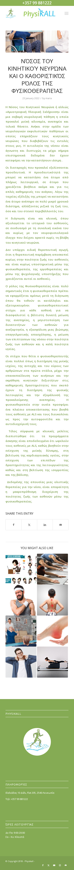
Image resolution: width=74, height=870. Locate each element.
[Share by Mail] (60, 524)
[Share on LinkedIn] (45, 524)
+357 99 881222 (19, 799)
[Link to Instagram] (60, 865)
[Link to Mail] (65, 865)
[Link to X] (48, 865)
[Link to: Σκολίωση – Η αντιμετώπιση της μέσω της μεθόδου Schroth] (52, 600)
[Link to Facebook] (43, 865)
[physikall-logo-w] (31, 13)
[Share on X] (29, 524)
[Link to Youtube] (54, 865)
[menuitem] (66, 13)
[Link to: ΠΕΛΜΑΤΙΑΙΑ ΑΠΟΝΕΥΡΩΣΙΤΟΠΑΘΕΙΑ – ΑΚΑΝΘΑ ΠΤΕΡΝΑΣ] (52, 631)
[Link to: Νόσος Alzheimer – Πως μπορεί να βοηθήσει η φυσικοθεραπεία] (21, 631)
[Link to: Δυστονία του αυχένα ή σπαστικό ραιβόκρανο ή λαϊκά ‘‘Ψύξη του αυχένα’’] (21, 662)
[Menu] (66, 13)
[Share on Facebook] (13, 524)
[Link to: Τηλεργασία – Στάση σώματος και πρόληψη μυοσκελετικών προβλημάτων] (21, 569)
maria (49, 98)
